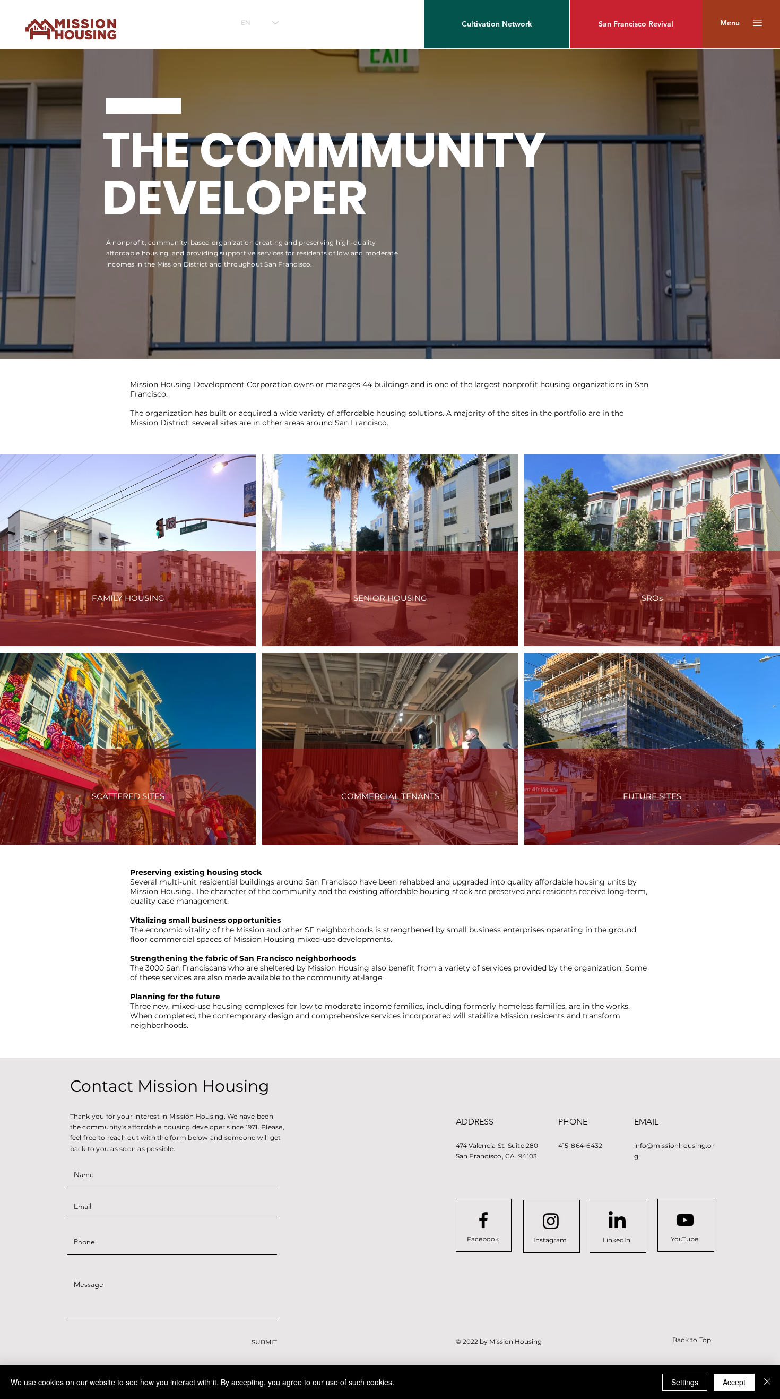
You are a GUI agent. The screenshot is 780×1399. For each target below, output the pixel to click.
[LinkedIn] (617, 1221)
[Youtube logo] (685, 1220)
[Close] (767, 1382)
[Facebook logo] (483, 1220)
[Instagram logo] (550, 1221)
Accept (734, 1382)
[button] (730, 23)
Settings (684, 1382)
